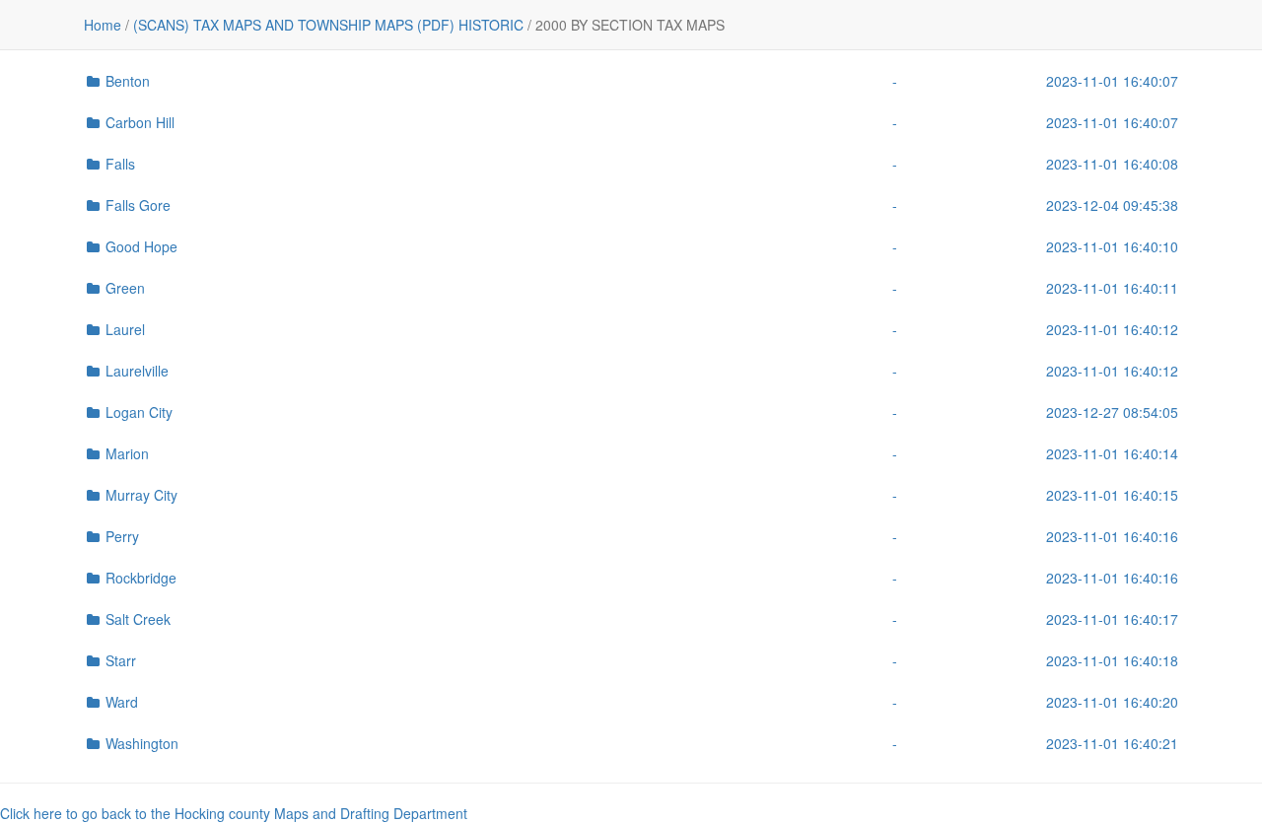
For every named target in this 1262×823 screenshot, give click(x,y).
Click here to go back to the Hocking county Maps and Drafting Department (233, 813)
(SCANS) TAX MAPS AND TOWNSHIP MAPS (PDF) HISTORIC (328, 24)
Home (102, 24)
